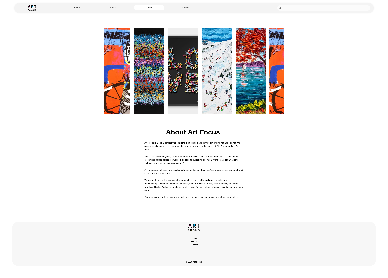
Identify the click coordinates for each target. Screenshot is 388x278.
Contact (194, 244)
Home (194, 237)
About (194, 241)
